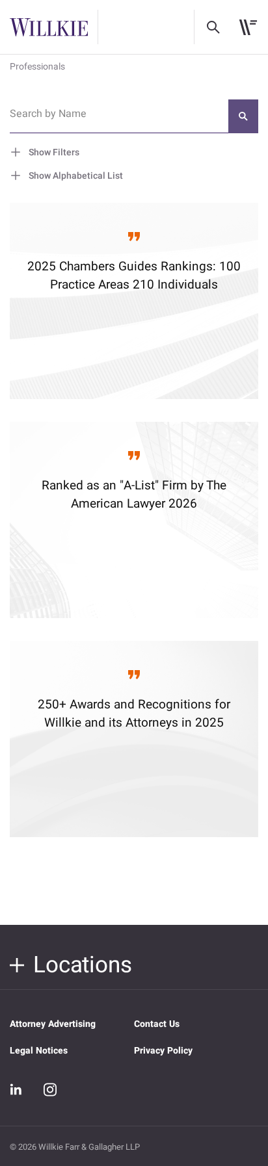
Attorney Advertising (53, 1024)
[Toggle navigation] (248, 27)
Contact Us (157, 1024)
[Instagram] (50, 1089)
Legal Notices (39, 1050)
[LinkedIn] (16, 1089)
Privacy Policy (163, 1050)
